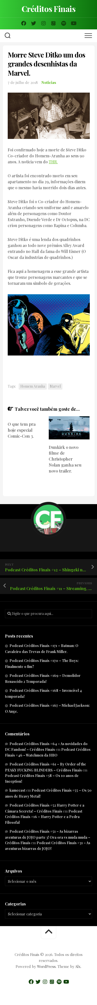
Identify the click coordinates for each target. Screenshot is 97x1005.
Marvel (55, 386)
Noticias (48, 82)
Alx (78, 966)
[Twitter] (34, 23)
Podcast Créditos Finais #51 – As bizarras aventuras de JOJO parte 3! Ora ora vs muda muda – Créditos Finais (47, 837)
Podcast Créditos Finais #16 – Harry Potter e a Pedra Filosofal (43, 817)
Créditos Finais (49, 8)
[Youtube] (73, 23)
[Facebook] (24, 23)
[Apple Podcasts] (53, 23)
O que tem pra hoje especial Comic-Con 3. (22, 430)
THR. (53, 161)
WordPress (46, 966)
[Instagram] (43, 23)
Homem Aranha (32, 386)
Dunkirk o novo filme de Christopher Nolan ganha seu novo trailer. (65, 458)
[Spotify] (63, 23)
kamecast (17, 790)
